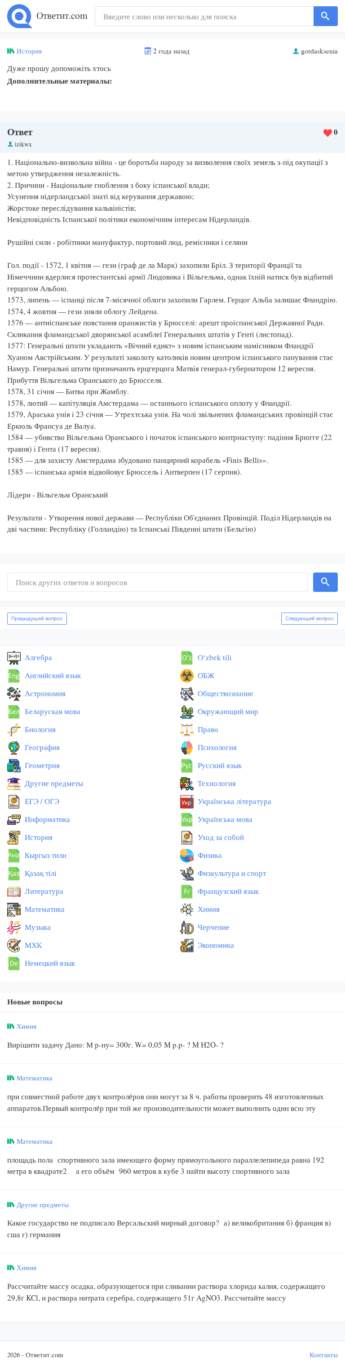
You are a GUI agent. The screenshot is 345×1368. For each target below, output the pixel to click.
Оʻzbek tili (214, 657)
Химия (208, 909)
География (41, 747)
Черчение (213, 927)
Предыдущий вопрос (37, 618)
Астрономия (44, 693)
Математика (44, 909)
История (29, 50)
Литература (43, 891)
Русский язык (219, 765)
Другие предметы (53, 783)
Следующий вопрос (309, 618)
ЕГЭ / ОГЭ (41, 801)
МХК (32, 945)
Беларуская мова (51, 711)
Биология (39, 729)
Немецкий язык (49, 963)
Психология (216, 747)
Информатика (46, 819)
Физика (209, 855)
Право (207, 729)
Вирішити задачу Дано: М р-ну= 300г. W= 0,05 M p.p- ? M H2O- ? (115, 1044)
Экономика (215, 945)
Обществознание (224, 693)
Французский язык (227, 891)
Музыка (37, 927)
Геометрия (41, 765)
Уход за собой (220, 837)
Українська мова (224, 819)
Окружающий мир (227, 711)
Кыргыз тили (44, 855)
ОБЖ (205, 675)
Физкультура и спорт (231, 873)
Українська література (233, 801)
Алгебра (37, 657)
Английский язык (52, 675)
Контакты (324, 1354)
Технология (216, 783)
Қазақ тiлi (40, 873)
